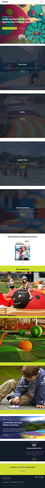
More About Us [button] (21, 28)
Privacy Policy (5, 482)
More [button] (22, 71)
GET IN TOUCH (22, 470)
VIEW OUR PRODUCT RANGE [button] (9, 28)
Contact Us (21, 482)
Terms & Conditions (13, 482)
